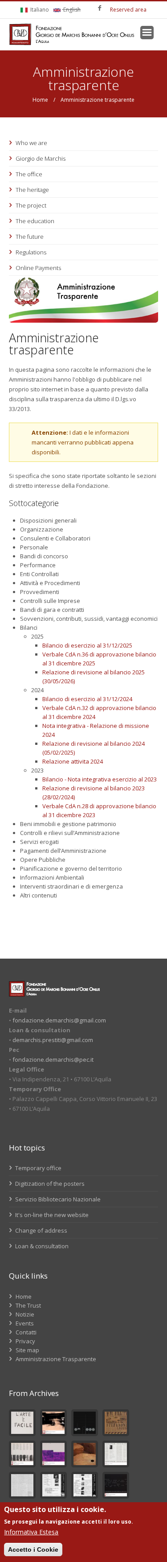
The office (29, 174)
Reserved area (128, 9)
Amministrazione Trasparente (56, 1359)
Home (40, 100)
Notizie (25, 1314)
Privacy (25, 1341)
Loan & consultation (41, 1246)
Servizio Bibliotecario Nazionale (57, 1199)
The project (31, 205)
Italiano (39, 9)
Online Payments (38, 268)
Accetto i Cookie (33, 1549)
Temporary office (37, 1168)
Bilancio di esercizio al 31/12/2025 (87, 645)
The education (35, 221)
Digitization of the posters (49, 1184)
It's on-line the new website (51, 1215)
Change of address (40, 1230)
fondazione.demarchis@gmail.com (59, 1020)
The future (30, 237)
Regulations (31, 252)
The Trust (28, 1305)
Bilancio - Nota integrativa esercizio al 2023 (99, 779)
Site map (27, 1350)
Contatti (26, 1332)
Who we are (31, 143)
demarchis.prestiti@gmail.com (52, 1040)
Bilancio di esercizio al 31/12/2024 (87, 699)
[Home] (71, 34)
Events (25, 1323)
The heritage (32, 190)
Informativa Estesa (31, 1532)
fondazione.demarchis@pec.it (53, 1059)
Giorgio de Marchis (40, 158)
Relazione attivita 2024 (72, 761)
